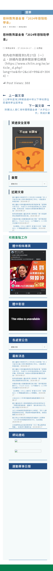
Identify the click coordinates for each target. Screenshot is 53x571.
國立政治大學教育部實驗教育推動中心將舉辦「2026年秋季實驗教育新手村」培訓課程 (28, 419)
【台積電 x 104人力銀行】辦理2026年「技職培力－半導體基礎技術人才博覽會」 (29, 227)
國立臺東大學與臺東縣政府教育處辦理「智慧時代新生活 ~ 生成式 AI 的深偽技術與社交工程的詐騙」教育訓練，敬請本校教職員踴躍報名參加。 (29, 207)
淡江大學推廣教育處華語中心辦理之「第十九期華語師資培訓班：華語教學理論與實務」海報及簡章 (29, 412)
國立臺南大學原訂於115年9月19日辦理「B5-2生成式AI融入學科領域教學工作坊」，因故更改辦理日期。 (29, 199)
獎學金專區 (10, 48)
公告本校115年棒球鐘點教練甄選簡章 (26, 398)
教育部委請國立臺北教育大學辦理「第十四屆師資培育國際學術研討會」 (29, 215)
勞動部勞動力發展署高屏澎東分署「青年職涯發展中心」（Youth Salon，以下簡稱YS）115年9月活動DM (29, 221)
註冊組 (39, 48)
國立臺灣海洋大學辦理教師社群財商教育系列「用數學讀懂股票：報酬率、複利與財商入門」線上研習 (29, 405)
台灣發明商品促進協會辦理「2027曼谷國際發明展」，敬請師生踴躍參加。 (29, 426)
